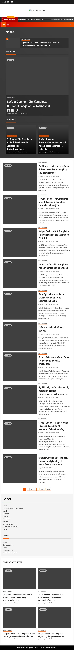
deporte (5, 521)
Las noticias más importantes (13, 508)
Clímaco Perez (23, 113)
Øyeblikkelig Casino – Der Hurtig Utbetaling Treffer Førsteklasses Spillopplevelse (53, 390)
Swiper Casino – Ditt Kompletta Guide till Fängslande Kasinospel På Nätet (28, 106)
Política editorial (8, 550)
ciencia (5, 516)
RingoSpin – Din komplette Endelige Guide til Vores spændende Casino (51, 297)
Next (48, 489)
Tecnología (6, 519)
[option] (37, 43)
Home (5, 506)
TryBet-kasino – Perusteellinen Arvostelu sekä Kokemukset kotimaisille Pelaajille (53, 202)
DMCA (5, 548)
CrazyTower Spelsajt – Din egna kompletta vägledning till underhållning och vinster (53, 461)
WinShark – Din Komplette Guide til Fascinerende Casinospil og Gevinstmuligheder (53, 169)
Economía (6, 514)
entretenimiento (8, 524)
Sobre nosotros (8, 545)
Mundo (5, 511)
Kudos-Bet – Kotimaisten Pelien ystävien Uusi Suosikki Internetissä (53, 360)
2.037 (42, 489)
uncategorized (25, 39)
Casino (5, 529)
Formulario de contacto (10, 527)
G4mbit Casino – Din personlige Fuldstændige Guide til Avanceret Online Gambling (53, 426)
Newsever (43, 648)
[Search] (71, 24)
